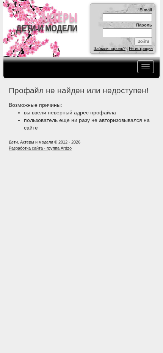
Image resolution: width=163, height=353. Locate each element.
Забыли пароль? (109, 48)
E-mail (145, 10)
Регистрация (141, 48)
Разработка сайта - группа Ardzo (40, 148)
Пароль (144, 25)
